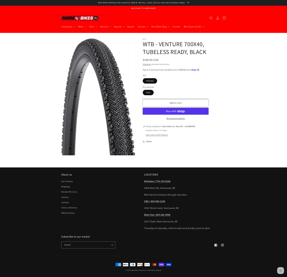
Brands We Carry (69, 191)
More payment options (176, 118)
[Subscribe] (111, 244)
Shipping (146, 64)
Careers (65, 197)
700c (148, 92)
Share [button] (149, 141)
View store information (157, 134)
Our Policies (67, 181)
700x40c (150, 81)
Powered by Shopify (154, 270)
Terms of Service (69, 207)
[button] (68, 26)
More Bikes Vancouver (139, 270)
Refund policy (68, 213)
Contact (65, 202)
